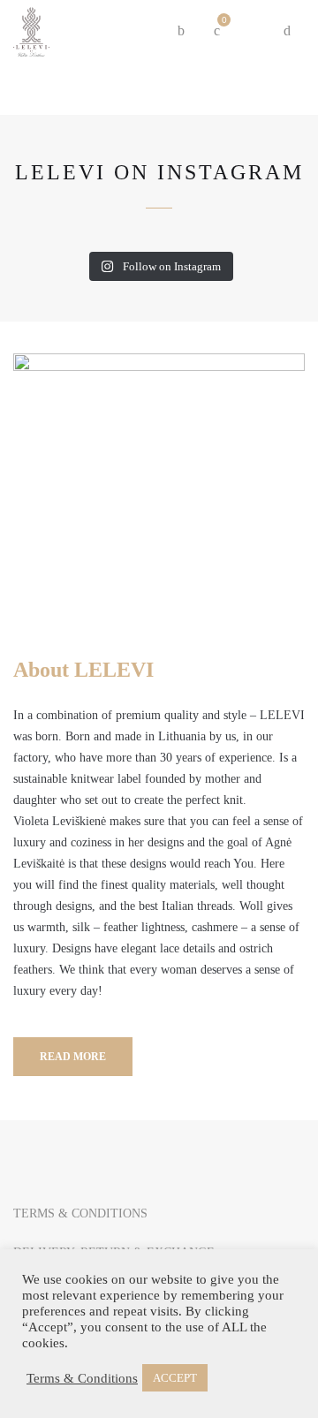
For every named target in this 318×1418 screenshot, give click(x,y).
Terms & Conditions (82, 1378)
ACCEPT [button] (175, 1377)
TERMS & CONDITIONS (80, 1213)
